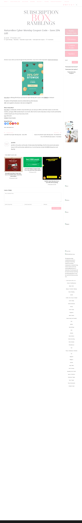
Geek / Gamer (71, 315)
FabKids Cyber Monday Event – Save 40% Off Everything (51, 181)
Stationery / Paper (71, 377)
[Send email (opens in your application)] (74, 4)
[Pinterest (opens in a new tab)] (68, 4)
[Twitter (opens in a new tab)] (64, 4)
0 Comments (50, 39)
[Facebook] (5, 123)
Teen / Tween (71, 380)
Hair (71, 321)
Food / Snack (71, 309)
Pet (71, 353)
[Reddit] (10, 123)
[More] (18, 123)
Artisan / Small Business (71, 283)
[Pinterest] (13, 123)
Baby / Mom (71, 286)
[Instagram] (15, 123)
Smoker (71, 362)
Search (66, 60)
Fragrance (71, 312)
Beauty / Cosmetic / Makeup (71, 289)
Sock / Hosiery (71, 368)
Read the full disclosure (53, 59)
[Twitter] (8, 123)
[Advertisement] (32, 51)
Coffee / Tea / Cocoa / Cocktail (71, 297)
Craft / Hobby (71, 300)
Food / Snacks (12, 118)
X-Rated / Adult (71, 386)
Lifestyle (71, 333)
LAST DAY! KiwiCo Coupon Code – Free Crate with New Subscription (32, 169)
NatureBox (16, 39)
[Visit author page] (6, 144)
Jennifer (7, 38)
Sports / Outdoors (71, 374)
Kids (71, 330)
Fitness (71, 306)
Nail (71, 347)
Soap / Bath (71, 365)
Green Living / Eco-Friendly (71, 318)
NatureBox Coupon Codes (25, 39)
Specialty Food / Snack (71, 371)
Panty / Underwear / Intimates (71, 350)
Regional (71, 356)
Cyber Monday (9, 39)
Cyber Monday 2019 (10, 127)
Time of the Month (71, 383)
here (66, 276)
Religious (71, 359)
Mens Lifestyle (71, 341)
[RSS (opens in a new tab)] (72, 4)
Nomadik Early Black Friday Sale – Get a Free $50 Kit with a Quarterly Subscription (13, 175)
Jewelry (71, 324)
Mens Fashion (71, 336)
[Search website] (76, 5)
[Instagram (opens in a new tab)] (70, 4)
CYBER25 (46, 97)
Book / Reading (71, 291)
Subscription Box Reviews (71, 66)
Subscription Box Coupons (39, 39)
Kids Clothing (71, 327)
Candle (71, 294)
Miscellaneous (71, 344)
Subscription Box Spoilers (71, 69)
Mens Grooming (71, 339)
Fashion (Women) (71, 303)
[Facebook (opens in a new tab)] (66, 4)
